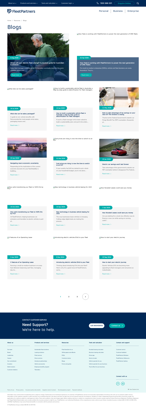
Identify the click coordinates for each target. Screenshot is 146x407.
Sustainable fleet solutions (42, 349)
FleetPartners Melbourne (122, 358)
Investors (9, 364)
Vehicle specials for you (95, 361)
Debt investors (11, 367)
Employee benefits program (42, 367)
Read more (15, 75)
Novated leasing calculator (96, 349)
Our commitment (11, 361)
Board (9, 352)
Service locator (93, 358)
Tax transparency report (64, 390)
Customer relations (12, 370)
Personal (103, 11)
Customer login (66, 3)
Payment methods (77, 390)
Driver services (38, 358)
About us (11, 3)
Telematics (37, 370)
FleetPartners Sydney (122, 361)
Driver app (91, 355)
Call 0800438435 (96, 325)
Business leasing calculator (96, 352)
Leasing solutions (39, 352)
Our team (9, 349)
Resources (17, 20)
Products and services (28, 3)
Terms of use (10, 390)
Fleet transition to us (67, 349)
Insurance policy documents (33, 390)
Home (9, 20)
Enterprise (133, 11)
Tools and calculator (49, 3)
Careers (9, 358)
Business (118, 11)
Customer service (120, 349)
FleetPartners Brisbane (122, 355)
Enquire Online (124, 3)
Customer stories (66, 358)
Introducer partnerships (41, 361)
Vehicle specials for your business (98, 364)
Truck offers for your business (97, 367)
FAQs (63, 355)
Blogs (25, 20)
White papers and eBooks (68, 352)
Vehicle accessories (40, 364)
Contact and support (123, 343)
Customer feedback (121, 352)
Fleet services (38, 355)
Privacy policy (20, 390)
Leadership (10, 355)
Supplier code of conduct (49, 390)
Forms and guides (66, 364)
